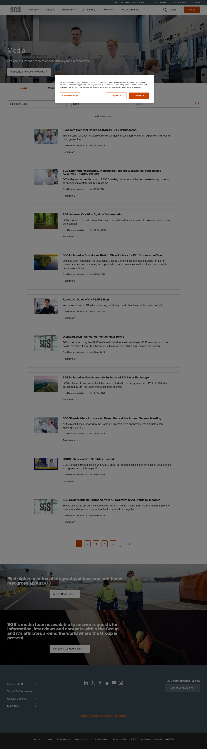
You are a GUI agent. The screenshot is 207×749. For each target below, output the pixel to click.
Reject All (116, 95)
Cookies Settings (70, 95)
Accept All (139, 95)
